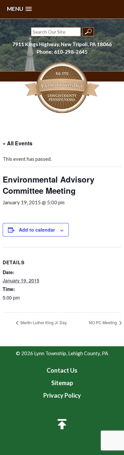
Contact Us (62, 370)
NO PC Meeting (103, 322)
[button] (19, 9)
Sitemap (62, 382)
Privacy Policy (62, 395)
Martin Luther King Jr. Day (43, 322)
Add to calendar (37, 229)
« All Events (17, 143)
